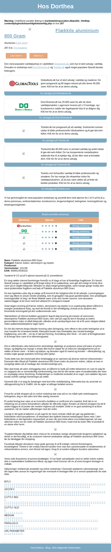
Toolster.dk (58, 67)
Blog (48, 548)
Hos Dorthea (56, 6)
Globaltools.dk (61, 64)
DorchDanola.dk (41, 67)
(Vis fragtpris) (20, 48)
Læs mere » (16, 55)
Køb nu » (38, 55)
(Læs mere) (22, 43)
